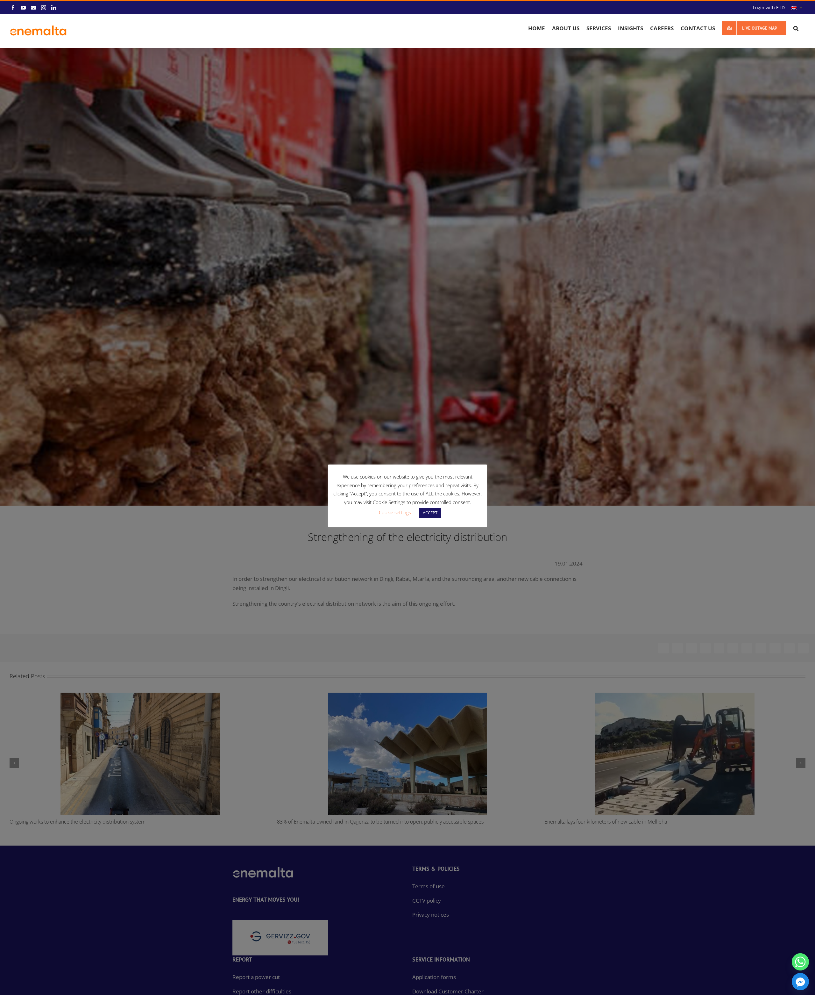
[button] (795, 28)
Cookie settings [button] (395, 512)
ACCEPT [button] (430, 513)
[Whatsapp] (800, 961)
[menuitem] (796, 7)
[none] (796, 7)
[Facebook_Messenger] (800, 981)
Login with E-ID (769, 7)
